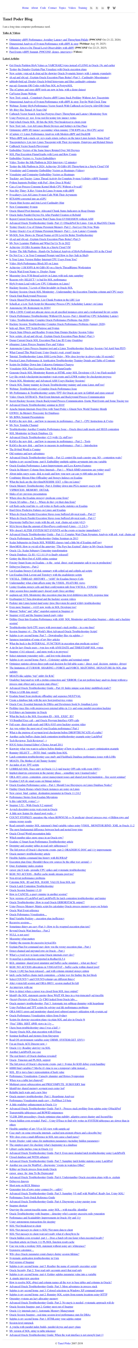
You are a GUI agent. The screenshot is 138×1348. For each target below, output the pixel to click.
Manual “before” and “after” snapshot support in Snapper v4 (41, 611)
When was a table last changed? (26, 1080)
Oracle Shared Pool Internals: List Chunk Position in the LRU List (44, 299)
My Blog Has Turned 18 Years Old (28, 109)
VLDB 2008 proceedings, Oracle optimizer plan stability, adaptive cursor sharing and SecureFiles (61, 1116)
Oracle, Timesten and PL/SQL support (29, 1060)
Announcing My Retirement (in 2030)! (30, 307)
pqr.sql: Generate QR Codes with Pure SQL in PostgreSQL (41, 85)
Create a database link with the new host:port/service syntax (41, 700)
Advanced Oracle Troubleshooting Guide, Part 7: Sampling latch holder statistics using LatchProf (61, 1161)
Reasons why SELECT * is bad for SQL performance (38, 279)
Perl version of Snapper (21, 1262)
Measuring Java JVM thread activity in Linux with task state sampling (46, 275)
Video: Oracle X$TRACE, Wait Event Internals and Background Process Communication (57, 396)
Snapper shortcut (18, 1205)
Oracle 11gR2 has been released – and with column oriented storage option (49, 971)
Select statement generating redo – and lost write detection (40, 655)
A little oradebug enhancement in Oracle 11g (33, 1104)
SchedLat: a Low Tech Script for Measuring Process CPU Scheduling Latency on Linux (56, 303)
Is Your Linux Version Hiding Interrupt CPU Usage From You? (43, 259)
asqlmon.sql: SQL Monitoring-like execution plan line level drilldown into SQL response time (59, 595)
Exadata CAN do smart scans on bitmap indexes (35, 781)
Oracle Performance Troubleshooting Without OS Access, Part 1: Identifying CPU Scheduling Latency (64, 316)
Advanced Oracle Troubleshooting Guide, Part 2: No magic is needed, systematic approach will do (61, 1302)
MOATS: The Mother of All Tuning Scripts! (32, 760)
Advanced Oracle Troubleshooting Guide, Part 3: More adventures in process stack (53, 1286)
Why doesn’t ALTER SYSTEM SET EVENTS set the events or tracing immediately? (54, 530)
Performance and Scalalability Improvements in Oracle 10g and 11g (45, 1217)
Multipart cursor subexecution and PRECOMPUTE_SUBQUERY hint (47, 1084)
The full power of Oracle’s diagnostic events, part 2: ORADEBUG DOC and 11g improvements (60, 849)
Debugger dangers (19, 1181)
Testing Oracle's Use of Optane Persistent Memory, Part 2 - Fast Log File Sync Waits (54, 227)
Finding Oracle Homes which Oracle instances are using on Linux (44, 789)
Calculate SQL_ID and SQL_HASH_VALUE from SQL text (42, 882)
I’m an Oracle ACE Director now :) (28, 1043)
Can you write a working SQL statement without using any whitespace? (47, 1246)
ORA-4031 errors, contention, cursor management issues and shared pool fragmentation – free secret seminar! (67, 777)
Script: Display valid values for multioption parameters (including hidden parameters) (54, 1140)
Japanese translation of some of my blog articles (34, 639)
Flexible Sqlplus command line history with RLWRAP (38, 857)
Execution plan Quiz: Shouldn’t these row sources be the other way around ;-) (50, 861)
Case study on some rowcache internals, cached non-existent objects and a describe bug (55, 1132)
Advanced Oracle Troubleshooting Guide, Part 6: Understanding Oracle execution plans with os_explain (64, 1177)
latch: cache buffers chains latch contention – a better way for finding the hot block (53, 975)
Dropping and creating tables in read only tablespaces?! (38, 845)
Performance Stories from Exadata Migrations (33, 797)
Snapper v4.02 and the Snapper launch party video (36, 615)
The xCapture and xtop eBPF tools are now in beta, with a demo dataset (47, 89)
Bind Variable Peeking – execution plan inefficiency (36, 918)
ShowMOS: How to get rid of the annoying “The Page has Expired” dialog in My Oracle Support (61, 546)
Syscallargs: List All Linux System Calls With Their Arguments (43, 194)
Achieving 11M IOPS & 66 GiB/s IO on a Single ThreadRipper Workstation (50, 267)
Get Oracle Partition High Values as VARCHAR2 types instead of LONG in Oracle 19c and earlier (62, 65)
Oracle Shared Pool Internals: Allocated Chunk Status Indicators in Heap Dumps (52, 210)
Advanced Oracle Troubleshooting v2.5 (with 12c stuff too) (41, 437)
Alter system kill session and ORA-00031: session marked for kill (44, 983)
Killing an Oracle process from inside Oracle (33, 1169)
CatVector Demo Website (23, 93)
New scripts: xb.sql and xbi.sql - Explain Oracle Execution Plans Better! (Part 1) (52, 336)
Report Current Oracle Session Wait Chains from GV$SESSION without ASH (51, 219)
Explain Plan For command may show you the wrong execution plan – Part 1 (50, 946)
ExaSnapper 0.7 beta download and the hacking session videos (42, 599)
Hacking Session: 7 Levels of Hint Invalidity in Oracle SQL (41, 287)
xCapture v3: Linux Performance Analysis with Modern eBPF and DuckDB (49, 134)
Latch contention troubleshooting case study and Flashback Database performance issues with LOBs (62, 756)
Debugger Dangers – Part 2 (24, 566)
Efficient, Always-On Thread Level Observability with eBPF (41, 47)
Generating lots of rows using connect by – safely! (35, 1189)
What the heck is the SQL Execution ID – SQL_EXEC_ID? (41, 716)
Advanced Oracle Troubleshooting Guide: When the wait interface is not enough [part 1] (56, 1335)
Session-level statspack (21, 1322)
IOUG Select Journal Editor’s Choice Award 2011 (36, 744)
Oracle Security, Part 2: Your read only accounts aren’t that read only (45, 1270)
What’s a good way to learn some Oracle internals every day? (41, 954)
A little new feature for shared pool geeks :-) (32, 813)
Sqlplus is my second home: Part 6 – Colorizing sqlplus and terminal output (49, 659)
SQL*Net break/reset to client (25, 1225)
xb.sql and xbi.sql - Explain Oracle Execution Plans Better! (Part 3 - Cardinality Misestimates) (59, 77)
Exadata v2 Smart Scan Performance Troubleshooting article (41, 841)
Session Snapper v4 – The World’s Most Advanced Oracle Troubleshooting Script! (53, 631)
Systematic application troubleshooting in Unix (34, 1258)
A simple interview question (24, 1278)
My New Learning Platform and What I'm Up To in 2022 (39, 243)
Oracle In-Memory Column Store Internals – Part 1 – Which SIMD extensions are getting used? (60, 469)
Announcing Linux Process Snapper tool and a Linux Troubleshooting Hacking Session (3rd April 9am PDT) (67, 348)
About (34, 7)
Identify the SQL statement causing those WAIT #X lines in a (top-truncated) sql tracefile (56, 995)
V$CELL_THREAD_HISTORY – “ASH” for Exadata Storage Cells (46, 578)
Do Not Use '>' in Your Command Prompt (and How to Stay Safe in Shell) (49, 255)
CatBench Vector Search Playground (28, 146)
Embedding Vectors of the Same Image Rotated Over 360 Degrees (44, 150)
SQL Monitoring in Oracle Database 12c (31, 433)
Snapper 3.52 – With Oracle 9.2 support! (31, 805)
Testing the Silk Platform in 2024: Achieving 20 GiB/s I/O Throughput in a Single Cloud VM (59, 166)
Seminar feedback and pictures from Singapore (34, 1035)
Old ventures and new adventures (27, 453)
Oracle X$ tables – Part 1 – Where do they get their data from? (42, 502)
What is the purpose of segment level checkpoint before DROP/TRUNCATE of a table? (55, 732)
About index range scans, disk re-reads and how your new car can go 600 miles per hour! (56, 473)
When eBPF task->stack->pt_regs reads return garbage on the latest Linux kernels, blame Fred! (59, 138)
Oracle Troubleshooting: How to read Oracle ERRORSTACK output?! (47, 902)
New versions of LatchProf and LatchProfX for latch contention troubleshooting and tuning (57, 898)
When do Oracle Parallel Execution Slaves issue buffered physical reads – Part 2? (52, 514)
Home (25, 7)
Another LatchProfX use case (25, 1051)
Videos (72, 7)
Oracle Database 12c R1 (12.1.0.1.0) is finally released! (38, 554)
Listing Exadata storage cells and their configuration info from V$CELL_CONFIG (53, 586)
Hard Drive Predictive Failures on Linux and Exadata (37, 510)
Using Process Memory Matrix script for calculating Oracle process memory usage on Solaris (58, 906)
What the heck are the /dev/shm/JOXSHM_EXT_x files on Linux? (44, 481)
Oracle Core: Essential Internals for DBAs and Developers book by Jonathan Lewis (53, 704)
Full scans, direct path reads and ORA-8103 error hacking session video (47, 724)
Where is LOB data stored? (23, 692)
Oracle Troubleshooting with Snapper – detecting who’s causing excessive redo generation (57, 1213)
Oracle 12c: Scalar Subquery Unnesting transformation (38, 550)
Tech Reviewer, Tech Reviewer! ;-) (28, 740)
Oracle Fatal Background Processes (28, 295)
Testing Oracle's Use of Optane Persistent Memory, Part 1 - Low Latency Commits (53, 231)
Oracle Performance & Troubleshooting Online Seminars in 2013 (43, 538)
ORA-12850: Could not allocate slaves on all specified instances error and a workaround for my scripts (63, 312)
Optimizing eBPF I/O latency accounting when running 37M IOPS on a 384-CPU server (56, 130)
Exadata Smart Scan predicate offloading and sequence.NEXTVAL (45, 696)
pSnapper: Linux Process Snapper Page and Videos (36, 344)
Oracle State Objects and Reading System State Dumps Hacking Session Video (51, 332)
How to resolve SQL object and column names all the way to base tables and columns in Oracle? (60, 1282)
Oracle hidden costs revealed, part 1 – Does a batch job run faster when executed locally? (56, 1237)
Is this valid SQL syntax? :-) (24, 801)
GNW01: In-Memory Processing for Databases (34, 413)
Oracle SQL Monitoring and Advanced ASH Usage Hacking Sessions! (47, 380)
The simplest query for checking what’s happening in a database (43, 1144)
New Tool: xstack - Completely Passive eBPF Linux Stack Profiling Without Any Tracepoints (59, 97)
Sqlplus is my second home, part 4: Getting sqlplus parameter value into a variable (52, 1274)
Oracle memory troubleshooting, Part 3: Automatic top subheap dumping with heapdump (56, 1003)
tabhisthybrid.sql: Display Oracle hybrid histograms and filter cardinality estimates (52, 81)
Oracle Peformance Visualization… (28, 914)
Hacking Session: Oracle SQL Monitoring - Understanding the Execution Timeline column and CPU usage (66, 291)
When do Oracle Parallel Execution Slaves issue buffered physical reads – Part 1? (52, 518)
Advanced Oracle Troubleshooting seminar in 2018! (37, 405)
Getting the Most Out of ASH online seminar (33, 558)
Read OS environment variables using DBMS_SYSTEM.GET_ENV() (47, 1039)
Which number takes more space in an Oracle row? (36, 837)
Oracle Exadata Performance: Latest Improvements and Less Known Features (50, 465)
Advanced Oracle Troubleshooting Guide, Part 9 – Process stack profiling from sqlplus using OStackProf (65, 1108)
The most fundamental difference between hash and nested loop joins (46, 829)
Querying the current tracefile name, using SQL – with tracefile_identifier (48, 1209)
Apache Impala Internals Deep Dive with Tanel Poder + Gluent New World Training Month (58, 409)
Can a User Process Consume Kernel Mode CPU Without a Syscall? (45, 186)
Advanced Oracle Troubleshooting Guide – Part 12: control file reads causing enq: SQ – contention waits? (65, 457)
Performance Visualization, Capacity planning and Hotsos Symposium (46, 1076)
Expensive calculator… (21, 1250)
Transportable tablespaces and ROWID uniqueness (36, 1112)
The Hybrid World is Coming (25, 449)
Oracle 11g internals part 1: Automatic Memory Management (41, 1310)
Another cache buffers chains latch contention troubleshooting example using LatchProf (55, 736)
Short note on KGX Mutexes (24, 1185)
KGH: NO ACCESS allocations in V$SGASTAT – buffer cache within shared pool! (54, 967)
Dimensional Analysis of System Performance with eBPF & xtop (43, 43)
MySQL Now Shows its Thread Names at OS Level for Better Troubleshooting (51, 235)
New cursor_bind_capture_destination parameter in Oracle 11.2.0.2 (45, 793)
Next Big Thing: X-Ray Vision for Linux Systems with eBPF (41, 190)
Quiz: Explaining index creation (26, 865)
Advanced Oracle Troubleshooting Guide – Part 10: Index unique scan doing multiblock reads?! (60, 688)
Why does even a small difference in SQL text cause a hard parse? (44, 1136)
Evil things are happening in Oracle (28, 712)
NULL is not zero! (19, 934)
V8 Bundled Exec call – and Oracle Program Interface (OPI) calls (44, 720)
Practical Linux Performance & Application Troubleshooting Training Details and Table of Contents (62, 360)
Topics (62, 7)
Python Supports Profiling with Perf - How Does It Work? (40, 182)
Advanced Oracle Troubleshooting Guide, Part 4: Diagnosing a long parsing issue (52, 1201)
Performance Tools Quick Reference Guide (32, 1197)
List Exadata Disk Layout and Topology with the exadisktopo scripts (45, 574)
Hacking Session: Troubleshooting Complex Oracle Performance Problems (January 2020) (57, 324)
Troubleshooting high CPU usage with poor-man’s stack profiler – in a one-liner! (52, 627)
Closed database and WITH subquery (29, 1157)
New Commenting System (23, 206)
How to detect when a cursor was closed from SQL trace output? (43, 991)
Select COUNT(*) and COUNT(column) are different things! (42, 979)
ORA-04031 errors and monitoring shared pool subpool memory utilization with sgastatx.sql (58, 1011)
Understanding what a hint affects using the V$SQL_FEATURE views (47, 582)
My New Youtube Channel (23, 425)
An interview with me (21, 987)
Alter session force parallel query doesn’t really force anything (42, 591)
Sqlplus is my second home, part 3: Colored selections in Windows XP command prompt (56, 1290)
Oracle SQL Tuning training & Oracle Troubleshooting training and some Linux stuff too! (57, 384)
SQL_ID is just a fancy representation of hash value (36, 1072)
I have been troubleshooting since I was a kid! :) (34, 1027)
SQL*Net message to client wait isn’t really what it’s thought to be (44, 1233)
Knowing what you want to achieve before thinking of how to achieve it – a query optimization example (64, 748)
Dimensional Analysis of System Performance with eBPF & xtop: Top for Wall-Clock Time (57, 101)
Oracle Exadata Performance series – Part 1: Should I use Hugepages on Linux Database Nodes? (60, 785)
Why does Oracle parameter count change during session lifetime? (44, 1254)
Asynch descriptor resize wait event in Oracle (33, 809)
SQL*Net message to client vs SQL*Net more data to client (41, 1229)
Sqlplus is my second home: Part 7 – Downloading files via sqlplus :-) (46, 635)
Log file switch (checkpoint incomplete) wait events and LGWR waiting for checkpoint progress (60, 376)
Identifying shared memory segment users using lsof (36, 1088)
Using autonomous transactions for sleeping (32, 1221)
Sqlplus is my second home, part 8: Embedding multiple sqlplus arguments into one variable (58, 461)
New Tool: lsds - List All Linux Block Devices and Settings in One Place (48, 126)
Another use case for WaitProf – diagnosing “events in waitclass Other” (47, 1165)
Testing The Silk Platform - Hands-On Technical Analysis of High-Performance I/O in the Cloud (60, 251)
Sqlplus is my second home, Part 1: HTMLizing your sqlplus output (45, 1318)
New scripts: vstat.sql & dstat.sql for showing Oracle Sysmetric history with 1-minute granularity (60, 73)
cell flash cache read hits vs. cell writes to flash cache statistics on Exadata (48, 506)
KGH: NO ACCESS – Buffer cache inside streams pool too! (41, 874)
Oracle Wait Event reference (24, 910)
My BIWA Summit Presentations (26, 417)
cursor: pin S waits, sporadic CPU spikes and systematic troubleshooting (47, 870)
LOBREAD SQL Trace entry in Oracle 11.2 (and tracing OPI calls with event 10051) (54, 768)
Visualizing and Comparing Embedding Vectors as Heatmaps (42, 174)
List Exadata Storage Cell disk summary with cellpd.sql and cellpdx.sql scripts (50, 570)
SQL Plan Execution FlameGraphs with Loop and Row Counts (43, 154)
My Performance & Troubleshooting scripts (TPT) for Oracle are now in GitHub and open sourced (61, 392)
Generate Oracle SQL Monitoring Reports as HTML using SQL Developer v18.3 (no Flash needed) (62, 372)
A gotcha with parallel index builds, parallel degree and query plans (45, 1326)
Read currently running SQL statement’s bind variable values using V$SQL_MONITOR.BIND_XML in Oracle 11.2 (71, 825)
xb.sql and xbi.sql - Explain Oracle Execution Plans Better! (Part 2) (45, 239)
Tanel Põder (64, 1343)
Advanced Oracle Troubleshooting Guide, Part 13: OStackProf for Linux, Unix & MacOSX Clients (62, 223)
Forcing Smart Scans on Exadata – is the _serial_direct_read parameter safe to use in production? (60, 562)
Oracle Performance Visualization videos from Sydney (38, 1015)
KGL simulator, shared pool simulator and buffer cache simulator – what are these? (53, 963)
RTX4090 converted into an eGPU (27, 198)
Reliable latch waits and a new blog (28, 1092)
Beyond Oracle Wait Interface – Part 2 (29, 930)
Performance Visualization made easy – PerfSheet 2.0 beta (40, 1100)
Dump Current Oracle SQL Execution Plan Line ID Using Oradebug (46, 340)
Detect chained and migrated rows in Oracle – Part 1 (37, 950)
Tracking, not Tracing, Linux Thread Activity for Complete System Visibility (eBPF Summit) (58, 178)
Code (43, 7)
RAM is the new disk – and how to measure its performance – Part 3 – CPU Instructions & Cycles (61, 421)
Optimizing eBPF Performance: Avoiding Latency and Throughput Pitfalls (48, 39)
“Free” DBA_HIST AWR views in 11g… (31, 1023)
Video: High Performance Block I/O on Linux (33, 263)
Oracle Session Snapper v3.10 (25, 890)
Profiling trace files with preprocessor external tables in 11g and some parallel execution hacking (60, 708)
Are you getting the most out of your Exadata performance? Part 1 (44, 728)
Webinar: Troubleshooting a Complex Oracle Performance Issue (43, 388)
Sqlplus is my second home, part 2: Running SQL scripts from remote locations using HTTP (58, 1294)
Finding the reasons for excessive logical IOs (32, 942)
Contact (52, 7)
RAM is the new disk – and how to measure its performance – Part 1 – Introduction (53, 445)
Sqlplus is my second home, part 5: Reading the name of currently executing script (52, 1266)
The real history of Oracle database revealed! (33, 1056)
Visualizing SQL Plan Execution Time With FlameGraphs (40, 368)
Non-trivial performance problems (27, 878)
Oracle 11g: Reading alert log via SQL (29, 1047)
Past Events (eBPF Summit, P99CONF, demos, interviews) (40, 51)
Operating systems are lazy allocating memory (33, 1298)
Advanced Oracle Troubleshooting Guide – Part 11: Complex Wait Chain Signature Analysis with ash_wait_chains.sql (72, 534)
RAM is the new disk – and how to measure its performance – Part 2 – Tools (49, 441)
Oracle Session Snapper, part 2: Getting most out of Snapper (41, 1306)
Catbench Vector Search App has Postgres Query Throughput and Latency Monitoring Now (58, 113)
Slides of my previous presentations (28, 493)
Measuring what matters (22, 938)
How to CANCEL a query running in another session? (38, 894)
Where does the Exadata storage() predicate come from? (39, 498)
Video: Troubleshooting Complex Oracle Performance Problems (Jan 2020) (49, 320)
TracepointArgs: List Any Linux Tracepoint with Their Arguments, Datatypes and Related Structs (61, 142)
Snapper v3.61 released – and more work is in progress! (38, 651)
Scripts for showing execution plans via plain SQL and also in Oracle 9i (47, 1019)
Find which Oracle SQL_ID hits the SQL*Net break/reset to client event (47, 121)
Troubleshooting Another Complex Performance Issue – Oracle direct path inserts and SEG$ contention (64, 429)
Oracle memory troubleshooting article (29, 853)
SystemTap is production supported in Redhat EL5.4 (37, 958)
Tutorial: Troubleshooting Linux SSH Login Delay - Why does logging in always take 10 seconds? (61, 356)
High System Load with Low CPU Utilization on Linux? (39, 283)
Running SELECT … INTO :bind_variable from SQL (38, 752)
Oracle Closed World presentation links (30, 833)
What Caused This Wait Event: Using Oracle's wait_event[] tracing (44, 352)
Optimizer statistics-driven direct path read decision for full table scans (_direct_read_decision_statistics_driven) (68, 663)
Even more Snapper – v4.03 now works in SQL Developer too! (42, 607)
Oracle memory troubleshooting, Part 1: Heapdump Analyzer (41, 1096)
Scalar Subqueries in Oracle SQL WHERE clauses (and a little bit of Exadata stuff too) (55, 542)
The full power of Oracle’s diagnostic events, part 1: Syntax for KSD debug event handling (57, 1064)
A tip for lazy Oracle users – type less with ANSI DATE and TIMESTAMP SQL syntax (56, 647)
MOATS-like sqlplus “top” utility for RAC (31, 675)
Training (82, 7)
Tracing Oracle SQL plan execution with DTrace (35, 1031)
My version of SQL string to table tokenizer (32, 1330)
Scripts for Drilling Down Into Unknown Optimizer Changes (41, 364)
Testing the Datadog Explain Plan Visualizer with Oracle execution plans (48, 69)
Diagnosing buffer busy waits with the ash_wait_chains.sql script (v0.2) (47, 522)
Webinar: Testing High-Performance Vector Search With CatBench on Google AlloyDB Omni (59, 105)
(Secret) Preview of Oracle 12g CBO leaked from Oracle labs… (43, 999)
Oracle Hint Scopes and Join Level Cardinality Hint (36, 202)
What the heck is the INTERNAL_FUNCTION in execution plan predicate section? (54, 643)
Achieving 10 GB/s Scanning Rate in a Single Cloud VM (40, 247)
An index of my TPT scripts (24, 764)
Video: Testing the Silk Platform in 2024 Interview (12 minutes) (43, 162)
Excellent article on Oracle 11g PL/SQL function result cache (41, 1242)
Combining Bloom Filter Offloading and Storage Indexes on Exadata (45, 477)
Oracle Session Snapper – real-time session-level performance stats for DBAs (50, 1314)
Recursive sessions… (20, 922)
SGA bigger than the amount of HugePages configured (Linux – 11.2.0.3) (48, 526)
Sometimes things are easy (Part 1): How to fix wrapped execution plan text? (49, 926)
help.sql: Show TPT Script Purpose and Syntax (34, 328)
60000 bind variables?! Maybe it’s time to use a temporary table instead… (48, 1068)
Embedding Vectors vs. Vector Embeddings (32, 158)
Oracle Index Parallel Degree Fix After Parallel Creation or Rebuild (45, 214)
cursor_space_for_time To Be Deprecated (31, 1173)
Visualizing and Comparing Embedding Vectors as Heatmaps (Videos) (46, 170)
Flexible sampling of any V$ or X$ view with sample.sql (39, 1128)
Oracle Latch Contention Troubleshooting (31, 886)
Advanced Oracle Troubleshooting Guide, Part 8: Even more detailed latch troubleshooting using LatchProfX (67, 1153)
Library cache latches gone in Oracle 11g (31, 1149)
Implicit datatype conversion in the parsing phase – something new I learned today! (53, 772)
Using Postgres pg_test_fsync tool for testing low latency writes (42, 117)
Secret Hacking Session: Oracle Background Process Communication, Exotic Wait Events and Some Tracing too (69, 400)
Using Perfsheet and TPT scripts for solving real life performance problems (48, 1007)
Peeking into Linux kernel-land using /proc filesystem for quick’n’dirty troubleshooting (55, 603)
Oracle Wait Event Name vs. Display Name (32, 271)
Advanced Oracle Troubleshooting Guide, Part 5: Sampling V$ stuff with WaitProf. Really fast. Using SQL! (66, 1193)
